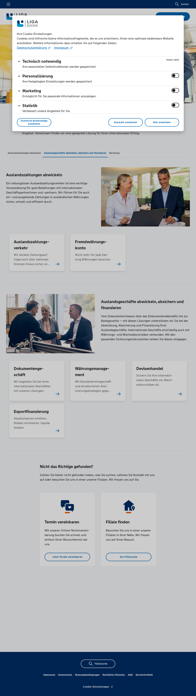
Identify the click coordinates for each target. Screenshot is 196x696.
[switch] (175, 75)
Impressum (61, 47)
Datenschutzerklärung (32, 47)
